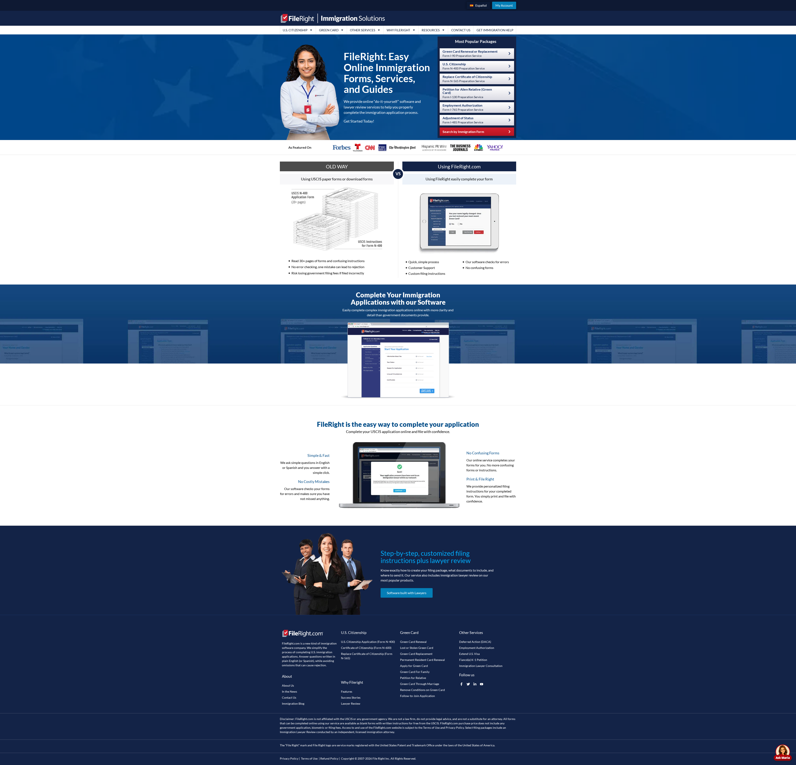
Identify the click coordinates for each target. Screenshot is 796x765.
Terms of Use (431, 727)
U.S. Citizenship (295, 30)
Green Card (329, 30)
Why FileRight (398, 30)
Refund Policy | (330, 758)
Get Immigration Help (495, 30)
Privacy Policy (455, 727)
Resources (431, 30)
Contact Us (460, 30)
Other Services (362, 30)
